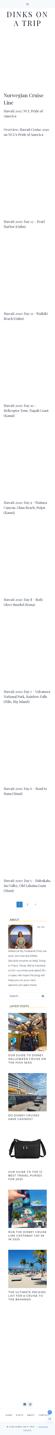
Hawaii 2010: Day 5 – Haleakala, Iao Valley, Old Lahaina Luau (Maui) (27, 885)
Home (9, 1415)
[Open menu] (27, 4)
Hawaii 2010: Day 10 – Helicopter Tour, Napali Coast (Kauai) (26, 410)
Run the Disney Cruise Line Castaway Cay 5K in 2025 (27, 1236)
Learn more (29, 985)
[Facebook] (24, 1404)
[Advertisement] (27, 58)
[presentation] (27, 181)
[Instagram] (30, 1404)
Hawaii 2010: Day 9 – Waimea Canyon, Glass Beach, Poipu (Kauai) (25, 507)
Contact (44, 1415)
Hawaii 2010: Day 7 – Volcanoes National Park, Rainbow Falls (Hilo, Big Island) (27, 696)
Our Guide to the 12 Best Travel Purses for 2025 (25, 1176)
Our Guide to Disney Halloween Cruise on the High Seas (27, 1059)
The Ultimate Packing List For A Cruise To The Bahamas (27, 1296)
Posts (19, 1415)
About (31, 1415)
